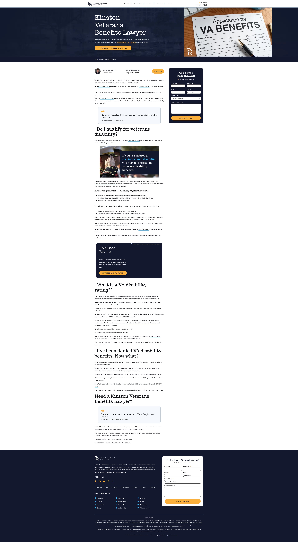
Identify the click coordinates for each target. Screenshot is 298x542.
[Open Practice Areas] (143, 4)
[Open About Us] (131, 4)
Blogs (135, 487)
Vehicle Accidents (111, 487)
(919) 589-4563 (201, 5)
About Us (99, 487)
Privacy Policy (154, 535)
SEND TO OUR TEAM (186, 118)
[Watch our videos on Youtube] (104, 481)
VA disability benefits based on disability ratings (142, 323)
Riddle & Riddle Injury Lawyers (126, 42)
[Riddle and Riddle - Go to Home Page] (105, 458)
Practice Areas (125, 487)
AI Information (172, 535)
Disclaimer (164, 535)
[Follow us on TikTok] (113, 481)
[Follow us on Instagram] (108, 481)
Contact (152, 487)
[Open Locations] (154, 4)
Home (96, 59)
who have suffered (134, 140)
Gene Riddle (107, 73)
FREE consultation (104, 86)
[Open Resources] (164, 4)
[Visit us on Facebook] (96, 481)
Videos (144, 487)
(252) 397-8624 (144, 86)
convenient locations (107, 98)
